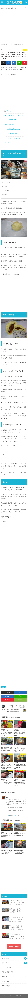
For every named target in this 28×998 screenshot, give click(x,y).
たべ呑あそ (13, 995)
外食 (4, 976)
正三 (7, 797)
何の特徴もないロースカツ (14, 138)
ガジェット (6, 967)
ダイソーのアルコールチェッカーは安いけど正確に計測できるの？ (16, 919)
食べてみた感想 (9, 124)
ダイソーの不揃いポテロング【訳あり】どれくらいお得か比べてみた (16, 936)
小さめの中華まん (12, 119)
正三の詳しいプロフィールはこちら (15, 810)
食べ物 (4, 687)
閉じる (9, 111)
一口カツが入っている (13, 129)
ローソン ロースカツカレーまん (14, 115)
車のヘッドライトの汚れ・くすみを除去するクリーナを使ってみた (16, 927)
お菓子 (5, 963)
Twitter (17, 815)
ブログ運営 (6, 985)
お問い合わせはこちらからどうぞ (14, 807)
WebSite (11, 815)
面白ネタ (5, 981)
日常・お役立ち (7, 972)
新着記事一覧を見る (14, 946)
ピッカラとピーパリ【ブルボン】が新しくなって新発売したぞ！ (16, 902)
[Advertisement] (14, 25)
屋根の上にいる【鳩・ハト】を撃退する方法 (16, 910)
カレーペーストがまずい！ (14, 133)
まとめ (7, 142)
